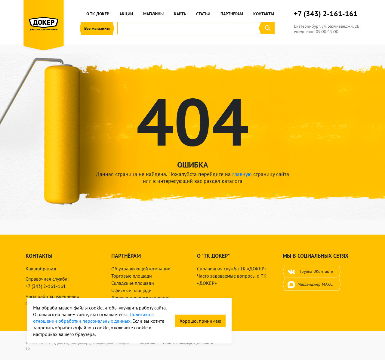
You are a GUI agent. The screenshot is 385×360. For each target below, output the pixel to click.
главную (242, 174)
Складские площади (132, 283)
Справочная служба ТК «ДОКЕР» (232, 269)
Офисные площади (131, 290)
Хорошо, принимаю (200, 321)
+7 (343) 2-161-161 (326, 13)
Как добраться (41, 269)
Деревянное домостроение (140, 297)
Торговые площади (131, 276)
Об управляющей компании (141, 269)
